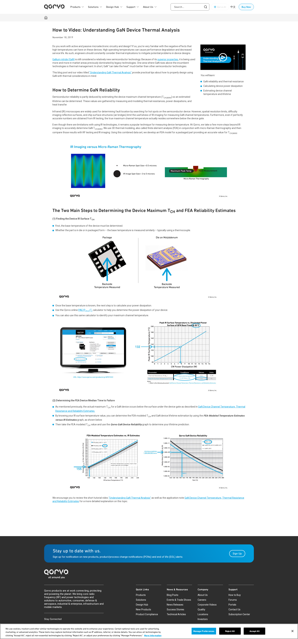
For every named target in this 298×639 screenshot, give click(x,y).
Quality (201, 609)
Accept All (255, 631)
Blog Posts (172, 595)
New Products (143, 609)
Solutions (141, 599)
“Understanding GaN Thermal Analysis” (110, 72)
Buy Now (246, 7)
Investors (203, 619)
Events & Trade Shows (179, 599)
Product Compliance (147, 614)
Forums (233, 599)
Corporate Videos (207, 604)
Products (141, 595)
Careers (202, 599)
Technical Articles (176, 614)
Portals (232, 604)
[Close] (292, 631)
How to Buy (235, 595)
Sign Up (237, 553)
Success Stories (175, 609)
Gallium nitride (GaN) (63, 59)
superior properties (167, 59)
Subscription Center (239, 614)
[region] (149, 631)
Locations (203, 614)
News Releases (175, 604)
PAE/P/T (85, 310)
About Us (203, 595)
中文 (233, 6)
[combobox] (190, 7)
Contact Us (234, 609)
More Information (152, 635)
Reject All (230, 631)
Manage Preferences (203, 631)
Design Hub (142, 604)
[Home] (46, 17)
